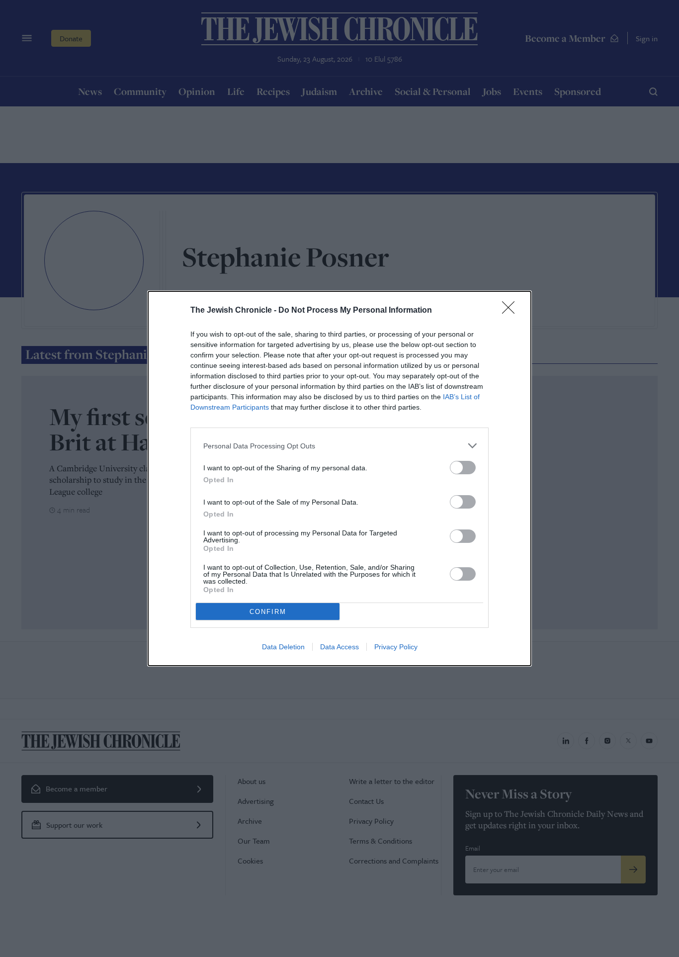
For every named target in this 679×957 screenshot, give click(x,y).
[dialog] (339, 478)
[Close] (511, 310)
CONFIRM (268, 611)
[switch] (463, 467)
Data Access (339, 647)
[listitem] (339, 445)
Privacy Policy (396, 647)
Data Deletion (283, 647)
